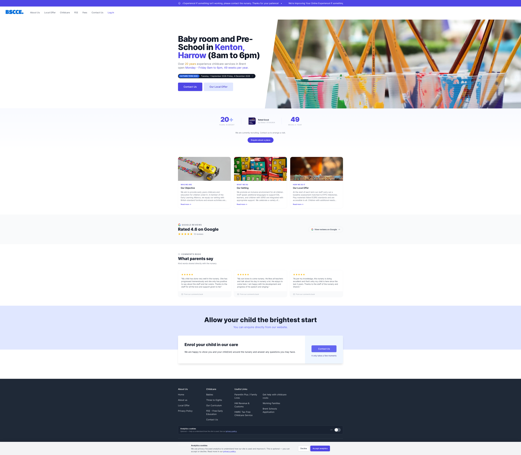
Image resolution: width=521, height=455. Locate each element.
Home (181, 394)
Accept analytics (320, 448)
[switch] (337, 430)
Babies (209, 394)
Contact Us (97, 12)
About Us (35, 12)
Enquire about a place (260, 140)
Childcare (65, 12)
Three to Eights (214, 400)
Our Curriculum (214, 405)
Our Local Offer (218, 86)
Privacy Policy (185, 410)
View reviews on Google (325, 229)
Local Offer (50, 12)
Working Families (271, 403)
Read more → (186, 204)
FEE (76, 12)
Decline (303, 448)
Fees (84, 12)
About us (182, 400)
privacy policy (231, 431)
